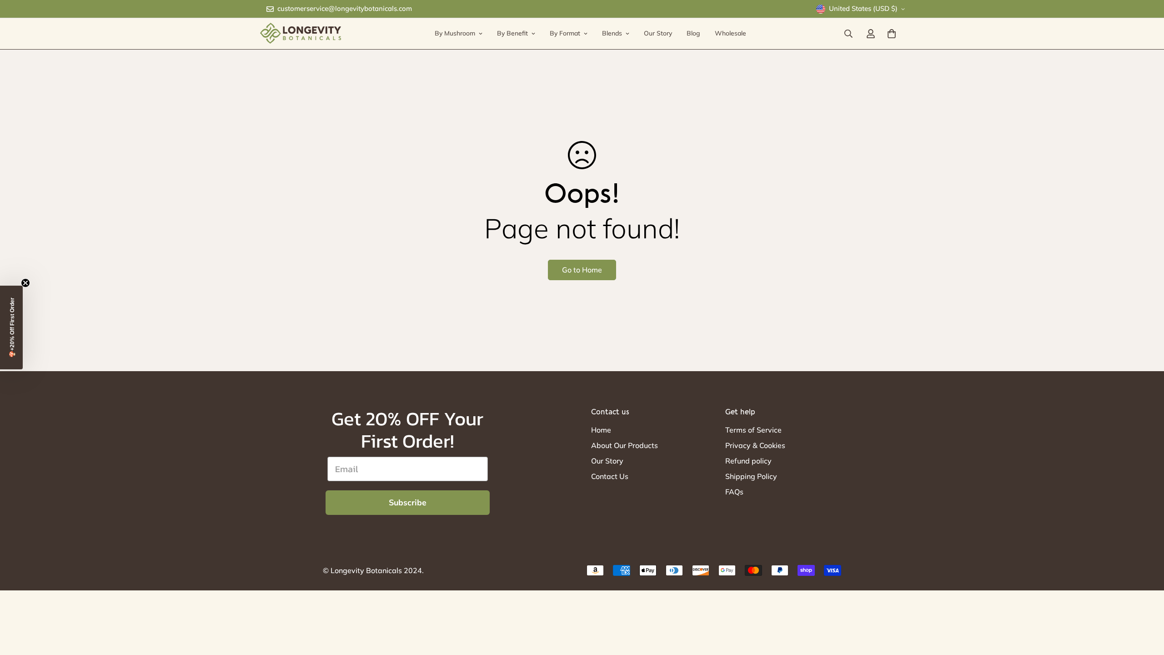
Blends (612, 33)
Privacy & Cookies (755, 445)
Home (601, 429)
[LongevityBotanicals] (300, 33)
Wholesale (730, 33)
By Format (565, 33)
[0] (891, 33)
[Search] (848, 34)
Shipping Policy (751, 476)
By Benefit (512, 33)
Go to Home (582, 269)
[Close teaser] (25, 282)
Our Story (658, 33)
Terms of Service (753, 429)
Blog (693, 33)
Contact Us (609, 476)
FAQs (734, 491)
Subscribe (407, 502)
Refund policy (748, 460)
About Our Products (624, 445)
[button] (11, 327)
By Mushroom (455, 33)
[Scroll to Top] (1146, 605)
